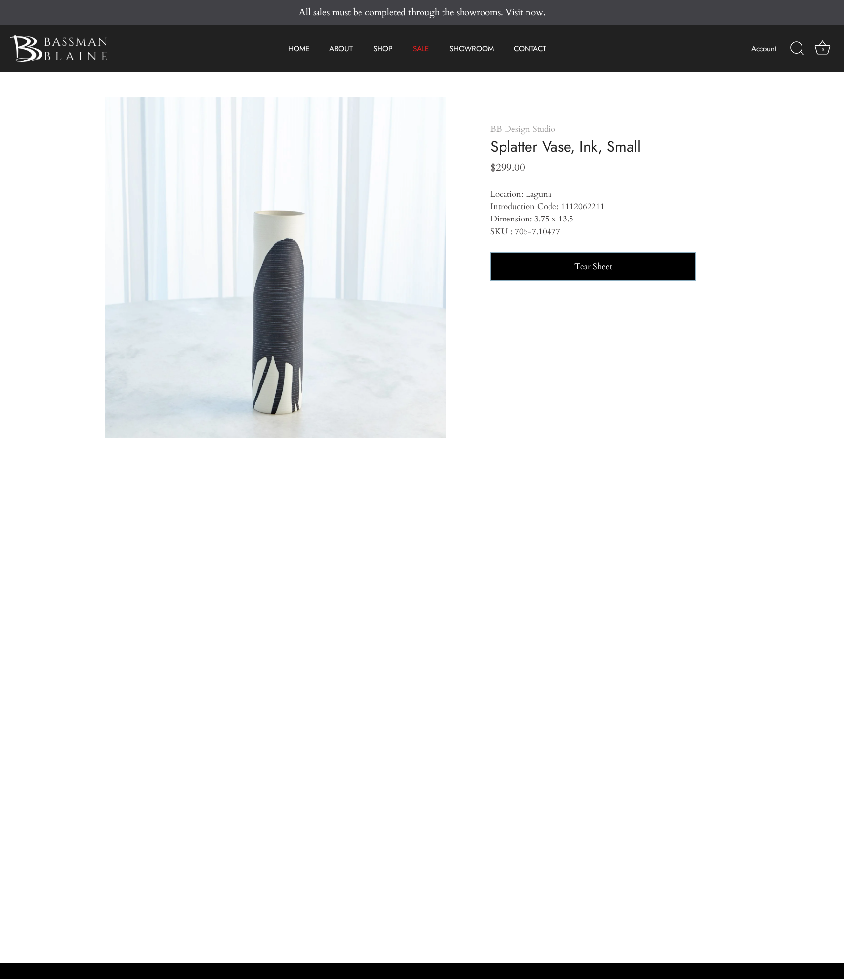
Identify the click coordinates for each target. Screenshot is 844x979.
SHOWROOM (471, 48)
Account (764, 48)
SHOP (382, 48)
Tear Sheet (593, 266)
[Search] (797, 49)
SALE (421, 48)
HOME (298, 48)
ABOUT (341, 48)
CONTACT (530, 48)
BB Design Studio (522, 129)
